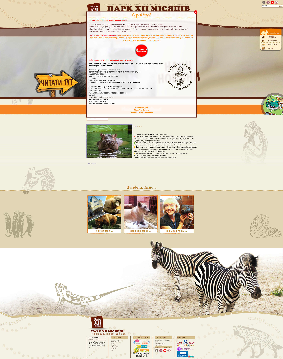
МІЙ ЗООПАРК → (104, 231)
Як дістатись (115, 340)
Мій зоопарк (160, 337)
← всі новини (91, 164)
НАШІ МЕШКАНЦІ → (140, 231)
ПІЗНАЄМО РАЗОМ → (177, 231)
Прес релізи (91, 118)
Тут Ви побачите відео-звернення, (104, 35)
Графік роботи (115, 342)
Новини (113, 348)
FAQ (112, 350)
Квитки (113, 343)
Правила (113, 345)
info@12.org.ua (94, 340)
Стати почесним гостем (163, 340)
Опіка (157, 342)
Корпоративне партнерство (160, 344)
